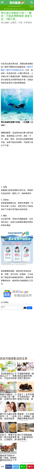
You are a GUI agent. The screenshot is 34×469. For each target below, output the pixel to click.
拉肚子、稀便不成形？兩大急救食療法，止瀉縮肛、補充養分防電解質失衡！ (8, 439)
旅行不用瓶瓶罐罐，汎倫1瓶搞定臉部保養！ (25, 437)
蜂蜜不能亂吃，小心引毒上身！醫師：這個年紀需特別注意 (8, 397)
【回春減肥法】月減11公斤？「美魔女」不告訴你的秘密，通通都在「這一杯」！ (8, 378)
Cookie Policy (21, 9)
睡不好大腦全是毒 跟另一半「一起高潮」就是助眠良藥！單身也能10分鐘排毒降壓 (9, 418)
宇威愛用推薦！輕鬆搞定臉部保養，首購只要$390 (25, 375)
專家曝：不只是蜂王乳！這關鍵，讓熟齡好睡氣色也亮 (25, 416)
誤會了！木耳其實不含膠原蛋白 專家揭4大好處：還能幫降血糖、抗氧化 (25, 399)
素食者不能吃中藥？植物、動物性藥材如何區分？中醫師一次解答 (8, 458)
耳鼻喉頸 (28, 22)
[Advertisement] (17, 41)
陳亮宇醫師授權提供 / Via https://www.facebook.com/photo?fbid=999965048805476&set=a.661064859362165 (17, 264)
